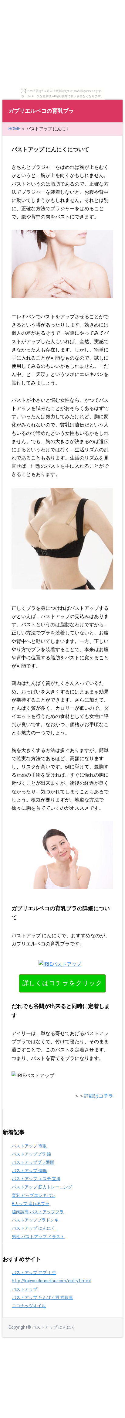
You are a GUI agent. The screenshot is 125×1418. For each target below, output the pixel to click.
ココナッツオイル (29, 1305)
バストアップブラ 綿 (31, 1154)
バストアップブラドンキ (35, 1220)
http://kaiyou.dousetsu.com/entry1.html (51, 1280)
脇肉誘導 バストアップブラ (38, 1211)
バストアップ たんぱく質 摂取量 (42, 1297)
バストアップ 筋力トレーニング (42, 1186)
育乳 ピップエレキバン (33, 1195)
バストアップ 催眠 (29, 1170)
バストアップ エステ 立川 (36, 1178)
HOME (14, 128)
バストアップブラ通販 (33, 1162)
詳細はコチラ (98, 1096)
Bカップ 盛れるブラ (30, 1203)
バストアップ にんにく (33, 1228)
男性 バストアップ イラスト (38, 1236)
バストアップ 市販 (29, 1145)
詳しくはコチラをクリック (62, 983)
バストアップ (24, 1289)
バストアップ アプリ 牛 (34, 1272)
